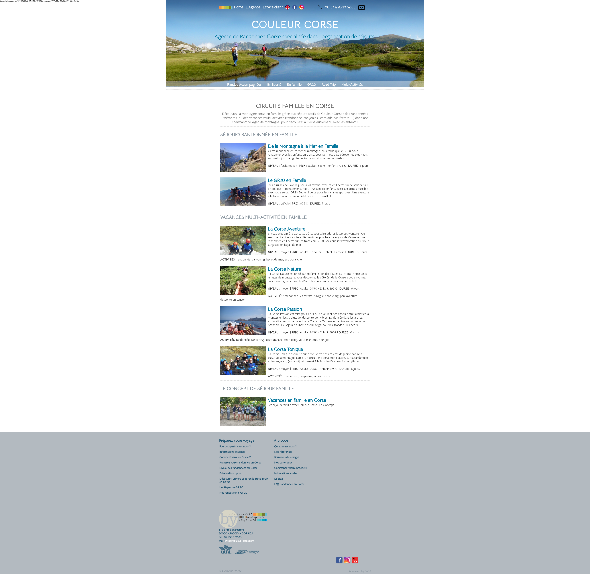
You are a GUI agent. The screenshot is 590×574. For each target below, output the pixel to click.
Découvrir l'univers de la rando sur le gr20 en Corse (243, 480)
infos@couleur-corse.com (239, 540)
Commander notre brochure (290, 468)
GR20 (312, 84)
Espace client (273, 7)
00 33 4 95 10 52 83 (340, 7)
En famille (295, 84)
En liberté (274, 84)
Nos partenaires (283, 462)
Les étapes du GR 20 (231, 487)
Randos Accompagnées (244, 84)
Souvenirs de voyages (286, 457)
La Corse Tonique (285, 349)
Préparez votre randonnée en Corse (240, 462)
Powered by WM (360, 571)
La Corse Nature (284, 269)
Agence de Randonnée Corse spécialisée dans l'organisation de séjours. (295, 36)
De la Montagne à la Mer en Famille (303, 146)
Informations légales (285, 473)
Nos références (283, 451)
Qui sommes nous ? (285, 446)
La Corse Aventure (286, 229)
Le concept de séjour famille (257, 388)
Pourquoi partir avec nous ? (235, 446)
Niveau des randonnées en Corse (238, 468)
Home (238, 7)
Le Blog (278, 478)
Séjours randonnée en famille (258, 134)
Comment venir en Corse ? (235, 457)
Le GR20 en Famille (287, 180)
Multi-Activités (352, 84)
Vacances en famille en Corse (297, 400)
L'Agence (253, 7)
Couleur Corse (295, 24)
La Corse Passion (285, 309)
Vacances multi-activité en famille (263, 217)
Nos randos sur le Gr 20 (233, 492)
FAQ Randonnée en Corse (289, 484)
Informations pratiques (232, 451)
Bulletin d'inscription (230, 473)
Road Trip (329, 84)
